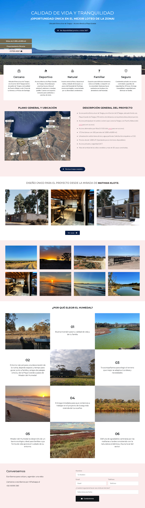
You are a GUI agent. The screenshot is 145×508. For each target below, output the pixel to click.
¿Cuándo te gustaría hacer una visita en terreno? (93, 488)
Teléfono (111, 479)
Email (78, 479)
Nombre (79, 471)
